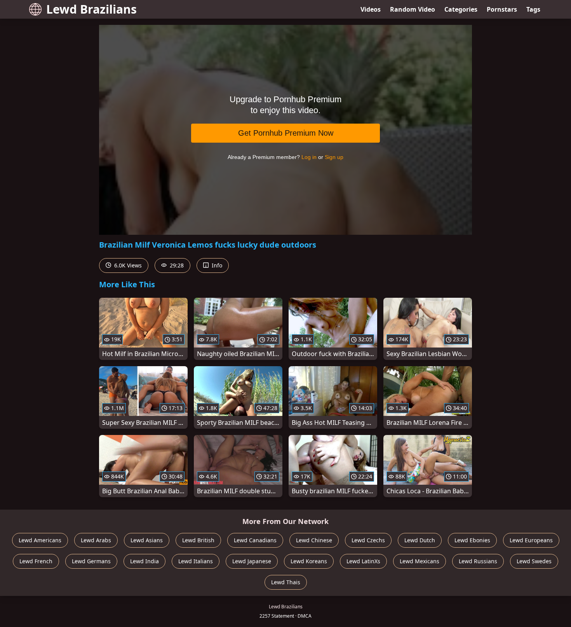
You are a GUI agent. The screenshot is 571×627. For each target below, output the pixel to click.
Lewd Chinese (314, 540)
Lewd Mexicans (419, 561)
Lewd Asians (147, 540)
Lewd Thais (285, 582)
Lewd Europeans (531, 540)
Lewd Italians (195, 561)
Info (216, 265)
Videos (370, 9)
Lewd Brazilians (91, 9)
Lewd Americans (40, 540)
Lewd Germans (91, 561)
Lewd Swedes (534, 561)
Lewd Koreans (309, 561)
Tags (533, 9)
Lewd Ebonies (472, 540)
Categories (460, 9)
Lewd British (198, 540)
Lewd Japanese (251, 561)
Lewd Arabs (96, 540)
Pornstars (502, 9)
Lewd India (144, 561)
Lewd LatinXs (363, 561)
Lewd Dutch (419, 540)
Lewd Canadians (255, 540)
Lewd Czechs (368, 540)
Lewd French (35, 561)
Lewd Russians (478, 561)
